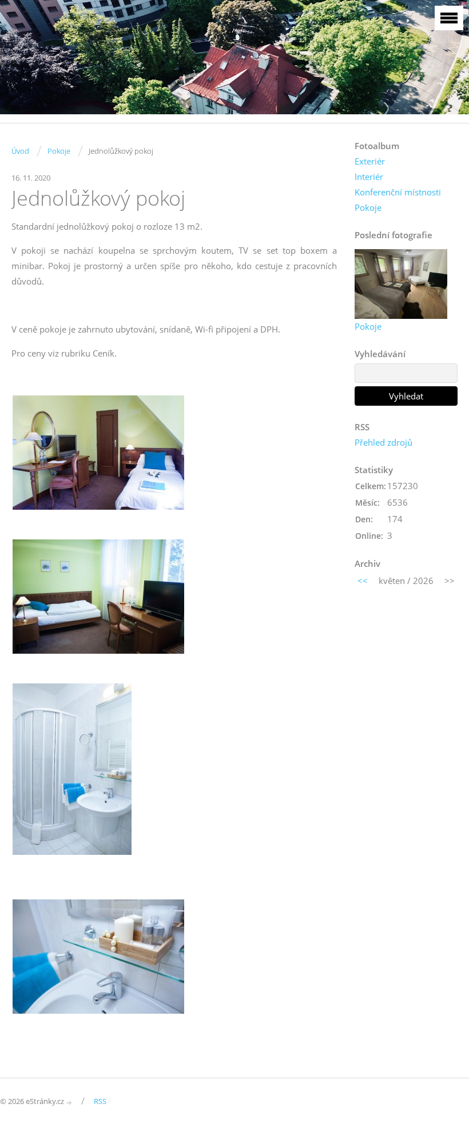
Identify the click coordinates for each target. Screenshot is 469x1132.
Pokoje (58, 151)
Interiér (369, 176)
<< (362, 580)
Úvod (20, 151)
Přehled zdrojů (383, 442)
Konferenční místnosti (398, 192)
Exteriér (370, 161)
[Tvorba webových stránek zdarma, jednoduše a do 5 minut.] (70, 1102)
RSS (100, 1101)
